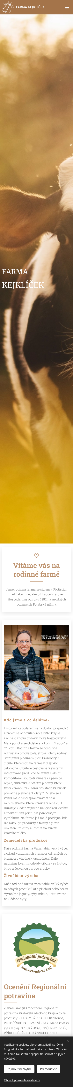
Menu (67, 7)
